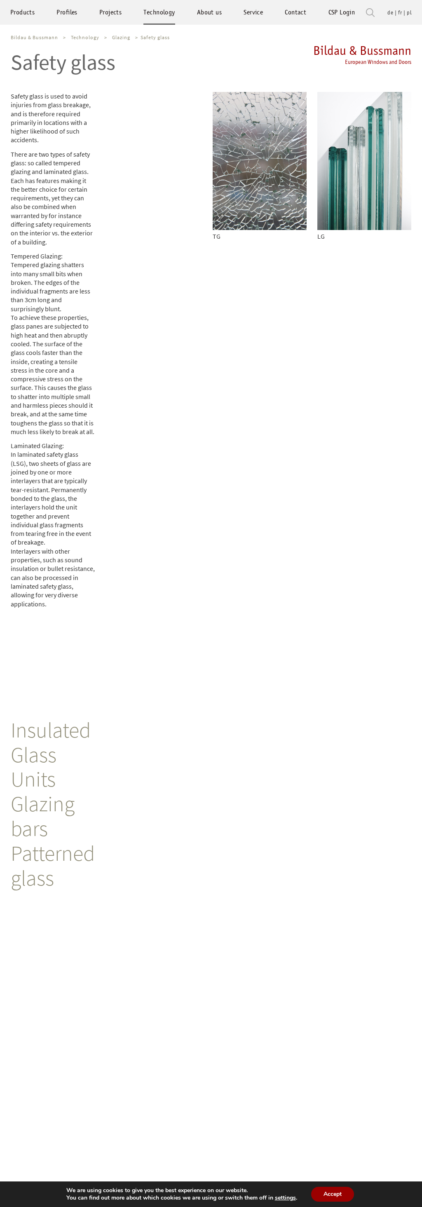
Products (22, 12)
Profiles (66, 12)
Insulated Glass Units (51, 754)
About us (209, 12)
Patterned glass (53, 865)
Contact (295, 12)
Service (253, 12)
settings (285, 1198)
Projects (110, 12)
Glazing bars (43, 816)
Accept (333, 1194)
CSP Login (341, 12)
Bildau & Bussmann (362, 54)
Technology (159, 12)
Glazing (121, 37)
